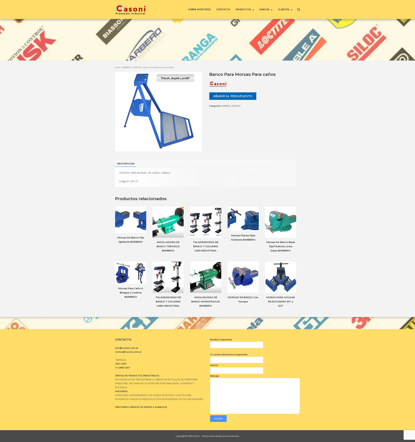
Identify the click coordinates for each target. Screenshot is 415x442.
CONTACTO (223, 9)
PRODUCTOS (243, 9)
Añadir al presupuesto (232, 96)
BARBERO (126, 67)
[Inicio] (130, 9)
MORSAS (137, 67)
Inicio (117, 67)
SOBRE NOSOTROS (199, 9)
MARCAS (264, 9)
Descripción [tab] (125, 163)
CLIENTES (283, 9)
